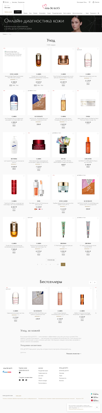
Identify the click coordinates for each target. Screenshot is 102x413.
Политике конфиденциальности (76, 409)
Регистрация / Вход (82, 2)
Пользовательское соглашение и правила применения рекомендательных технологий (56, 398)
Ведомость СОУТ (80, 398)
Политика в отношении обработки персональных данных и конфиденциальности (20, 398)
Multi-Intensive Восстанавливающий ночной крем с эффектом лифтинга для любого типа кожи (39, 161)
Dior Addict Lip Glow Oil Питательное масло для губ (38, 204)
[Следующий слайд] (94, 282)
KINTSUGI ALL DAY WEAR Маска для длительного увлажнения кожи (39, 119)
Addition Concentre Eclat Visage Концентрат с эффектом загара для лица (82, 313)
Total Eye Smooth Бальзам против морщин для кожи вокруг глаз (38, 246)
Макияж (25, 13)
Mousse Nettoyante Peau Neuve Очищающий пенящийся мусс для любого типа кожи (63, 119)
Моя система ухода (77, 13)
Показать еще (51, 260)
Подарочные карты (57, 13)
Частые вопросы (42, 383)
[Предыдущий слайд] (90, 282)
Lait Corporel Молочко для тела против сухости (14, 161)
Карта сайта (18, 395)
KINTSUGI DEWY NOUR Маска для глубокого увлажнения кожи (38, 313)
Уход (30, 13)
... (54, 264)
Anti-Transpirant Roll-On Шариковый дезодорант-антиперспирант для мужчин (14, 119)
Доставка (40, 375)
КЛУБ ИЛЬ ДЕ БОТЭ (64, 370)
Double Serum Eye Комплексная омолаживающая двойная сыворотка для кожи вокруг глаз (14, 246)
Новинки (35, 13)
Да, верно (17, 11)
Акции (87, 13)
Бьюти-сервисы (67, 13)
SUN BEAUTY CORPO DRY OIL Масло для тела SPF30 (88, 161)
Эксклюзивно (42, 13)
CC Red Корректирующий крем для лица (63, 246)
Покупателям (21, 2)
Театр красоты (93, 13)
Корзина (97, 2)
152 (58, 264)
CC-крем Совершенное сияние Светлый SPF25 (88, 246)
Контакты (61, 380)
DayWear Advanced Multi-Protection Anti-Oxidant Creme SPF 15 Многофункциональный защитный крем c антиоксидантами (63, 204)
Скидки (49, 13)
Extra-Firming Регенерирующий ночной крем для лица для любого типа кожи (63, 77)
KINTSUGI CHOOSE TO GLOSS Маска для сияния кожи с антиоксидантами (88, 204)
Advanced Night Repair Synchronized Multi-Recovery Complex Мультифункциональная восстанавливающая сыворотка (14, 77)
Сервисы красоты (42, 373)
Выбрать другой (8, 11)
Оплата (40, 378)
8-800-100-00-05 (24, 370)
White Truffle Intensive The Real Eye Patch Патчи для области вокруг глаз (88, 119)
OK (96, 407)
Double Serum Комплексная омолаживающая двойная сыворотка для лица (38, 77)
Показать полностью (73, 353)
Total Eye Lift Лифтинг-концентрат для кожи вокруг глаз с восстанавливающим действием (14, 204)
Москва (7, 2)
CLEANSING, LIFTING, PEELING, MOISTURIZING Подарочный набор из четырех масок (63, 161)
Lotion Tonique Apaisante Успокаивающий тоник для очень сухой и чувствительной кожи (60, 313)
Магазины (14, 2)
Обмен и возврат (42, 380)
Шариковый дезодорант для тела (88, 76)
